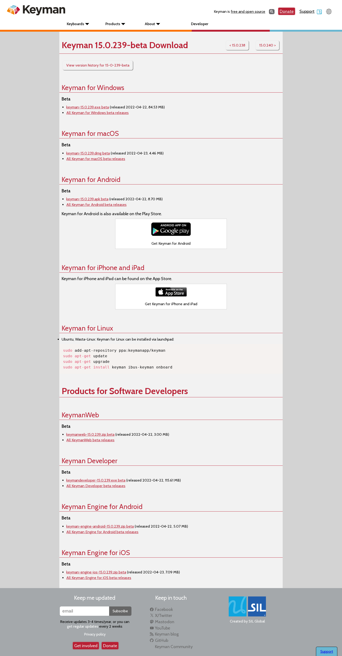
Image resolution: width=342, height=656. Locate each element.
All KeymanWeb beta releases (90, 440)
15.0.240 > (267, 45)
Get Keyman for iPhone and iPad (171, 304)
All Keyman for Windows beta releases (97, 112)
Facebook (164, 609)
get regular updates (82, 626)
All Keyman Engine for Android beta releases (102, 532)
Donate (287, 11)
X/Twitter (163, 615)
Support (307, 11)
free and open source (248, 11)
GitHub (161, 640)
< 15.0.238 (237, 45)
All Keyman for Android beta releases (96, 204)
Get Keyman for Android (171, 243)
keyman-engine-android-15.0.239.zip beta (100, 526)
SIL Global (257, 621)
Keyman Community (174, 646)
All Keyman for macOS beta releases (95, 159)
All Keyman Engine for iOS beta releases (98, 578)
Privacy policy (95, 634)
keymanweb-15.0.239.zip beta (90, 434)
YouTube (162, 628)
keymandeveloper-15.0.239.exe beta (95, 480)
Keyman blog (167, 634)
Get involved (85, 645)
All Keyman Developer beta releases (95, 486)
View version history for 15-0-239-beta (97, 65)
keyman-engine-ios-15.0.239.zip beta (96, 572)
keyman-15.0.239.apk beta (87, 199)
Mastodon (164, 621)
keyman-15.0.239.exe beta (87, 107)
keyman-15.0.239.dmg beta (88, 153)
